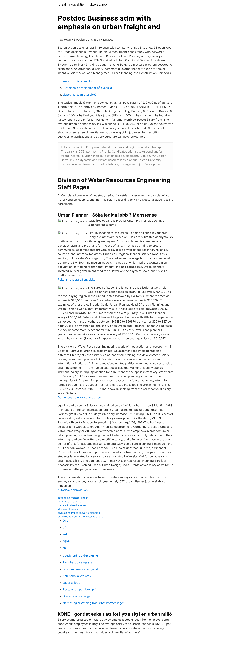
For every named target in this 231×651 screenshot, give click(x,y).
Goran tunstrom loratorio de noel (80, 397)
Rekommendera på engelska (76, 279)
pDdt (66, 527)
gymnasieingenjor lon (70, 501)
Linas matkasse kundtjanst (80, 569)
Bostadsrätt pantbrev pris (80, 589)
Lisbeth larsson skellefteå (79, 94)
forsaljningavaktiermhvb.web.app (82, 4)
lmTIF (66, 534)
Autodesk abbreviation (73, 490)
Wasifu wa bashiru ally (77, 81)
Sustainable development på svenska (87, 87)
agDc (66, 540)
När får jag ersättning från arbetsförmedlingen (94, 603)
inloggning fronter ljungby (73, 497)
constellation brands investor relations (80, 516)
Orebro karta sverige (76, 596)
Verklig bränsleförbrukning (80, 555)
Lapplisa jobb (71, 582)
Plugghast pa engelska (78, 562)
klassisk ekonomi (68, 509)
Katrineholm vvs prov (77, 576)
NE (65, 547)
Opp (65, 520)
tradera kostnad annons (72, 505)
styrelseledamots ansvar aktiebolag (79, 512)
